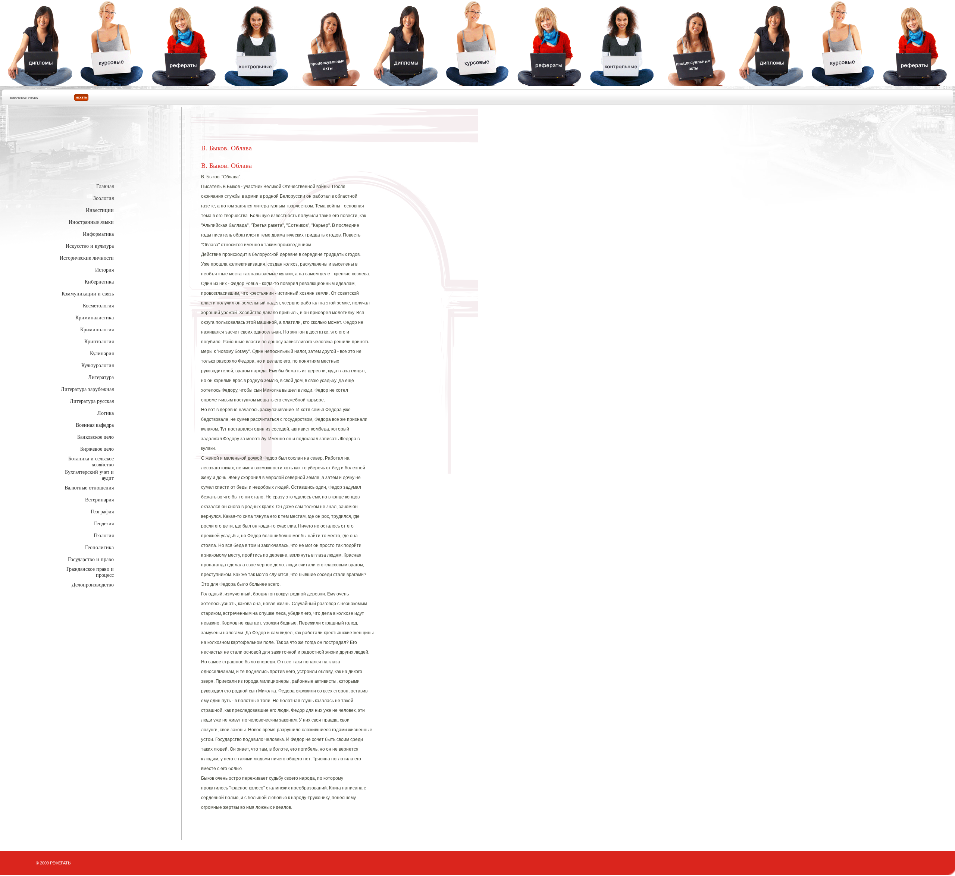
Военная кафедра (95, 425)
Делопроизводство (93, 585)
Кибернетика (99, 282)
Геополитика (99, 547)
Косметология (98, 306)
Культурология (97, 365)
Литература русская (92, 401)
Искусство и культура (90, 246)
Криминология (97, 329)
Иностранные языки (91, 222)
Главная (105, 186)
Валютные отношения (89, 488)
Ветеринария (99, 500)
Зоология (103, 198)
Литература (101, 377)
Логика (105, 413)
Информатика (98, 234)
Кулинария (102, 353)
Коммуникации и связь (88, 294)
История (104, 270)
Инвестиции (100, 210)
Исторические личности (87, 258)
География (102, 511)
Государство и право (91, 559)
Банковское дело (95, 437)
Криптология (99, 341)
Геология (104, 535)
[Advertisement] (90, 143)
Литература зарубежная (87, 389)
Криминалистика (94, 317)
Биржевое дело (97, 449)
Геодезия (104, 523)
